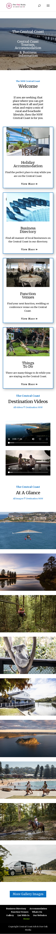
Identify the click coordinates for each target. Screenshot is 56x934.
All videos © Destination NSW (28, 407)
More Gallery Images (28, 894)
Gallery (10, 915)
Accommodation (38, 908)
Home (26, 919)
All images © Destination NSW (28, 498)
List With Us (23, 915)
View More (28, 184)
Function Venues (19, 912)
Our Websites (40, 915)
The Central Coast (28, 395)
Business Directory (16, 908)
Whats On (37, 912)
